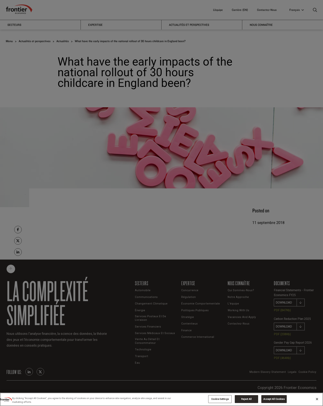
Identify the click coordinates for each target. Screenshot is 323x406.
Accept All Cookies (273, 399)
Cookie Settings (220, 399)
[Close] (317, 399)
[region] (161, 399)
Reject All (246, 399)
